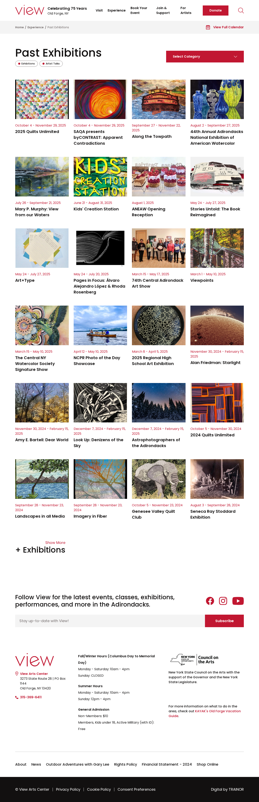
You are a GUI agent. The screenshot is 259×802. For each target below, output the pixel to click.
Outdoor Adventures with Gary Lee (77, 764)
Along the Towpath (152, 136)
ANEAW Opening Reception (148, 212)
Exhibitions (26, 64)
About (21, 764)
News (36, 764)
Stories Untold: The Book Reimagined (215, 212)
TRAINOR (236, 789)
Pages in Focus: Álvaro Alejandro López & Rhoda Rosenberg (99, 286)
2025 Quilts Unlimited (37, 131)
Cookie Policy (99, 789)
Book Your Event (139, 10)
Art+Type (25, 280)
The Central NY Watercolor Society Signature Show (35, 363)
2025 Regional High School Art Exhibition (153, 360)
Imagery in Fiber (90, 516)
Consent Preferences (137, 789)
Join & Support (163, 10)
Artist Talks (51, 64)
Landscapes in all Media (40, 516)
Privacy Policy (68, 789)
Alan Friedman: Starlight (215, 362)
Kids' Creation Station (96, 209)
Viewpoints (201, 280)
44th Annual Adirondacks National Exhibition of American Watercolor (216, 137)
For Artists (185, 10)
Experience (117, 10)
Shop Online (207, 764)
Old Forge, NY (67, 11)
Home (19, 27)
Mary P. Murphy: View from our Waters (36, 212)
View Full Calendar (228, 27)
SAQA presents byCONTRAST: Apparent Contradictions (98, 137)
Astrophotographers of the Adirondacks (156, 442)
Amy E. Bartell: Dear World (41, 440)
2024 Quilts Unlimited (212, 435)
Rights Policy (125, 764)
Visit (99, 10)
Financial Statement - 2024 (167, 764)
